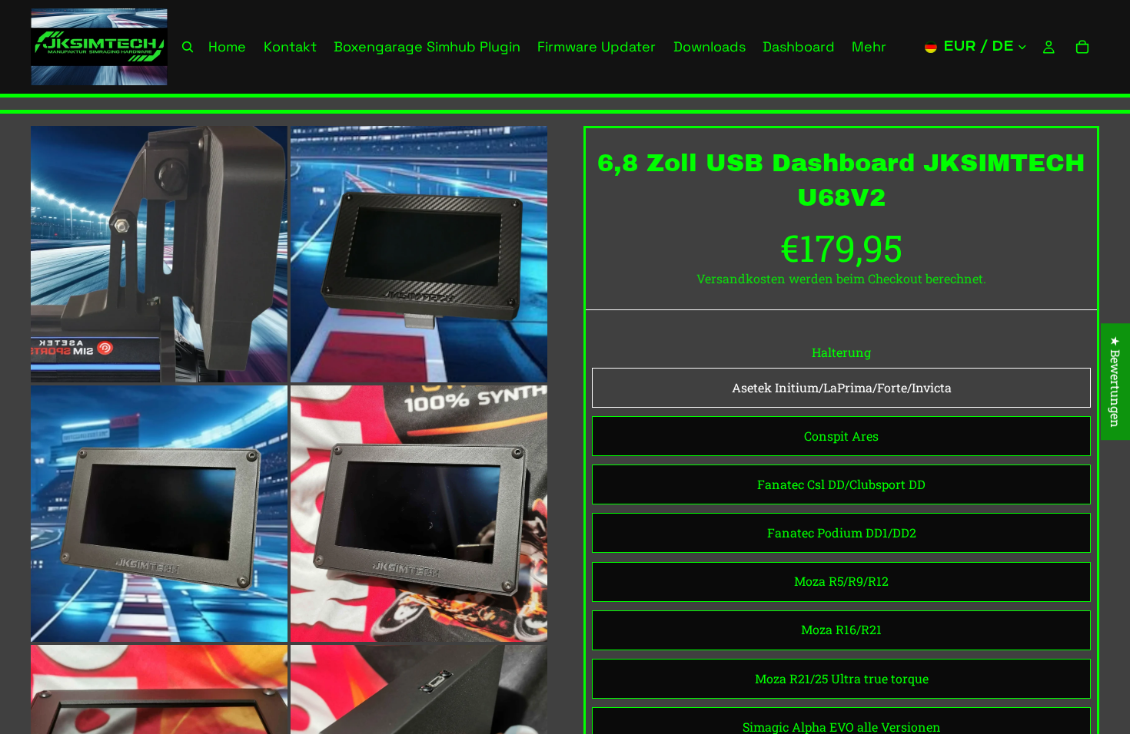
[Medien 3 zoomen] (159, 513)
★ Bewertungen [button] (1116, 382)
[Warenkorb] (1082, 47)
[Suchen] (187, 47)
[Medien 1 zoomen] (159, 254)
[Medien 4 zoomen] (419, 513)
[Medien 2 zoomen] (419, 254)
